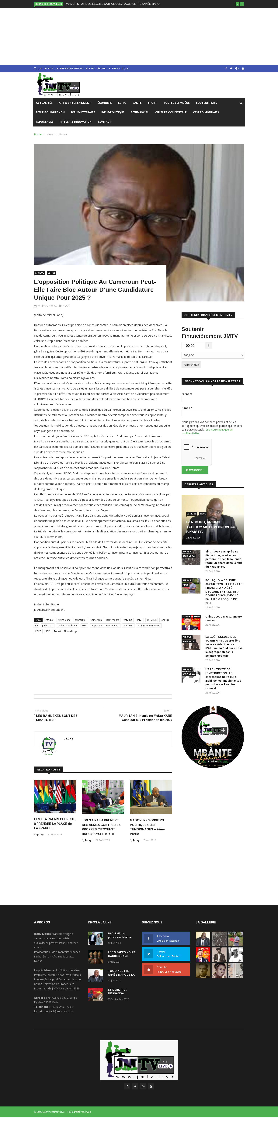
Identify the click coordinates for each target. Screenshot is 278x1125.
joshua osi (47, 625)
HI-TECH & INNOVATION (76, 121)
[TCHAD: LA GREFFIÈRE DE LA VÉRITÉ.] (219, 977)
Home (38, 134)
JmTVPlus (151, 619)
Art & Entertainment (75, 103)
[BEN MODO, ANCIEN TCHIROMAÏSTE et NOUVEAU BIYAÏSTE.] (203, 945)
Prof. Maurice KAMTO (148, 625)
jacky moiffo (112, 619)
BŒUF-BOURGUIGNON (50, 112)
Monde (186, 616)
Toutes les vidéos (176, 103)
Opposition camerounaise (105, 625)
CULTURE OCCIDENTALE (171, 112)
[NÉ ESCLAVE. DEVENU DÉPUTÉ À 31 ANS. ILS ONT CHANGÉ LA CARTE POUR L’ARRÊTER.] (203, 977)
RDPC (38, 631)
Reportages (44, 121)
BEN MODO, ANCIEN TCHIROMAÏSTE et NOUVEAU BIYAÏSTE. (210, 527)
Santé (137, 103)
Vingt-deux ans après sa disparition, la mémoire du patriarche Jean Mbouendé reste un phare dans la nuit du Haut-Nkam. (223, 559)
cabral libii (80, 619)
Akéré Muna (64, 619)
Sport (152, 103)
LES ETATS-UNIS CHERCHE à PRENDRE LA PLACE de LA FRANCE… (54, 824)
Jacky (68, 738)
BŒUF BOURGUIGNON (69, 68)
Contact (104, 121)
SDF (48, 631)
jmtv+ (139, 619)
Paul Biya (128, 625)
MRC (84, 625)
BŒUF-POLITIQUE (112, 112)
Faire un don (191, 364)
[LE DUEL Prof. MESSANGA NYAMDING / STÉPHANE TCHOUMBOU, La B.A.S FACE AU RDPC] (96, 995)
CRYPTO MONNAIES (206, 112)
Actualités (44, 103)
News (50, 134)
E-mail (187, 408)
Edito (122, 103)
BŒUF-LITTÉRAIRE (83, 112)
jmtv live (127, 619)
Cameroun (96, 619)
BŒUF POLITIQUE (118, 68)
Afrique (62, 134)
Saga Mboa (189, 556)
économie (105, 103)
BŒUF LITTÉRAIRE (96, 68)
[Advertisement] (139, 36)
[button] (237, 4)
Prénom (187, 394)
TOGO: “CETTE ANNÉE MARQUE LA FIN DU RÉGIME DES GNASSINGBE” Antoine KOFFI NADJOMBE (127, 3)
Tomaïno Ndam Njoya (66, 631)
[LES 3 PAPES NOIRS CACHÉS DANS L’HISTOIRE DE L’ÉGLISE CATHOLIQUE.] (96, 957)
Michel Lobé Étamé (67, 625)
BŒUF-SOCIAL (140, 112)
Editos (51, 273)
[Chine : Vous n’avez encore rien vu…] (192, 623)
